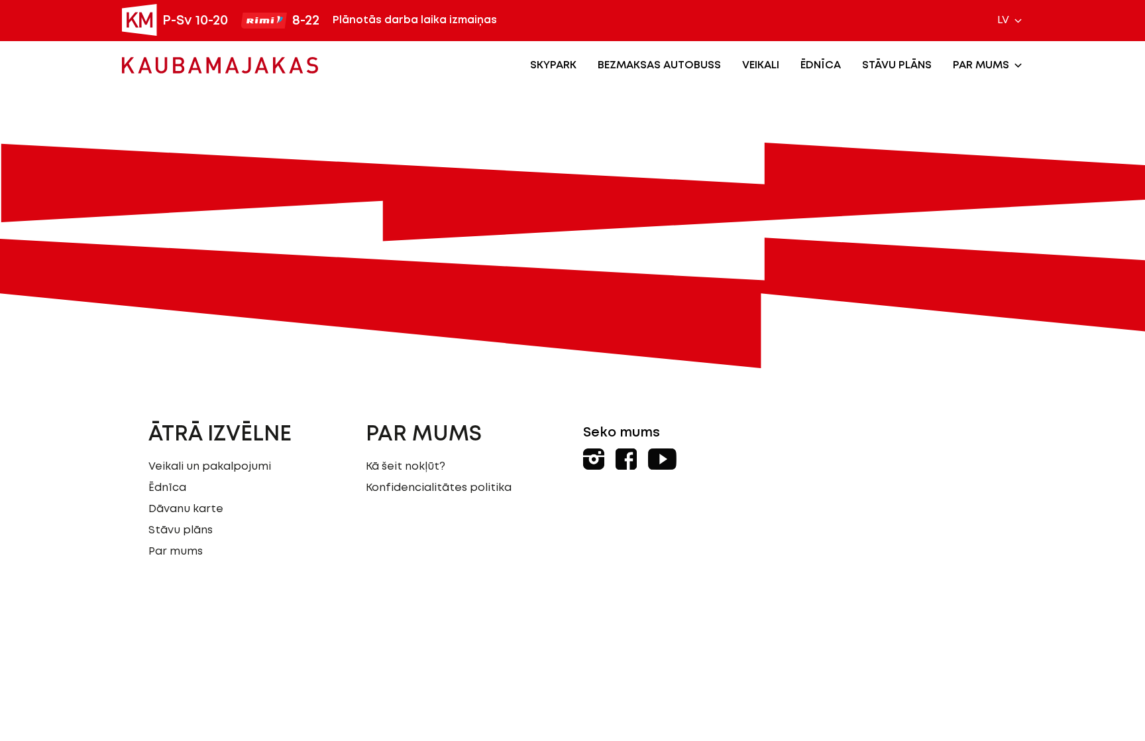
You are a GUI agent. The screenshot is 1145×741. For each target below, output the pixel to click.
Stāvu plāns (897, 65)
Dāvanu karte (185, 509)
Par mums (981, 65)
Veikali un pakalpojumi (209, 467)
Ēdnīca (820, 65)
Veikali (760, 65)
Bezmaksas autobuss (659, 65)
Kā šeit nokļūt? (405, 467)
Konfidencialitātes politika (439, 488)
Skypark (553, 65)
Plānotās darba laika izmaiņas (415, 20)
